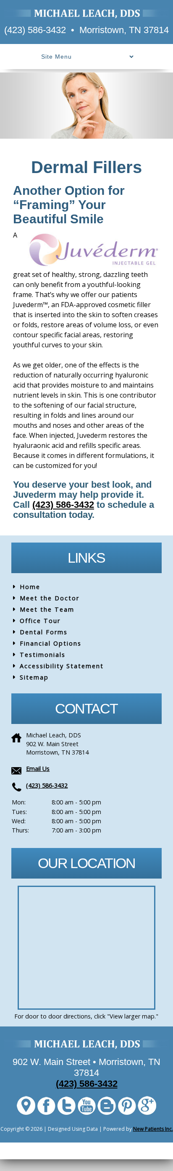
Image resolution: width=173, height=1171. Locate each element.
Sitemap (34, 677)
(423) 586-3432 (35, 30)
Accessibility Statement (62, 666)
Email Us (38, 769)
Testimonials (43, 655)
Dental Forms (44, 632)
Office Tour (40, 621)
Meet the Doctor (49, 598)
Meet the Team (47, 609)
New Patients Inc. (153, 1128)
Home (30, 587)
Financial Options (50, 643)
